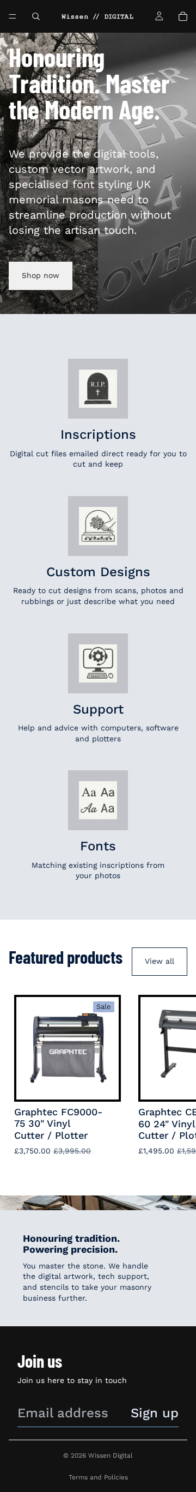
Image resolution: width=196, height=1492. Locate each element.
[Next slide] (175, 1079)
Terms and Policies (98, 1477)
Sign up (155, 1413)
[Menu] (12, 16)
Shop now (40, 275)
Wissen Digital (110, 1455)
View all (159, 961)
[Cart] (183, 16)
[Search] (36, 16)
